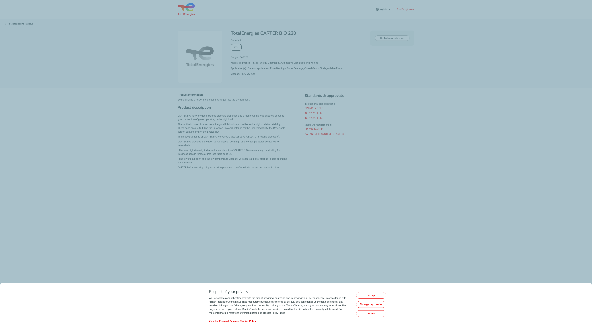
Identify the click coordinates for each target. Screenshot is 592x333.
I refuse (371, 313)
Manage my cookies (371, 304)
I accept (371, 295)
